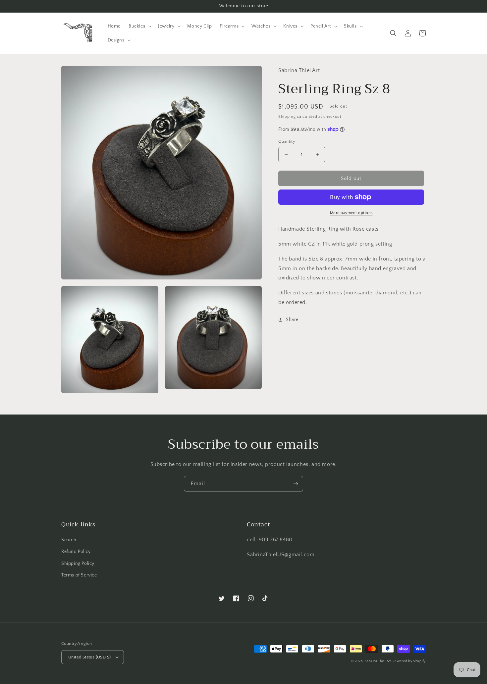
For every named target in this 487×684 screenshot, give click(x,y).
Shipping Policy (77, 563)
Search (69, 540)
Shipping (287, 116)
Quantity (286, 141)
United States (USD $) (89, 657)
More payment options (351, 213)
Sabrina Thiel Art (378, 661)
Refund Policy (76, 551)
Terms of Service (79, 575)
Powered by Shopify (409, 661)
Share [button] (292, 319)
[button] (139, 26)
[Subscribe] (295, 484)
